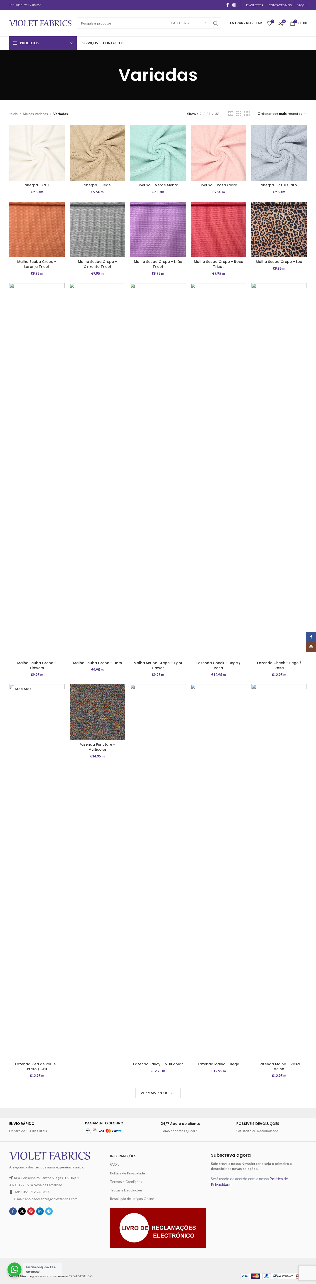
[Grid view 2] (230, 114)
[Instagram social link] (234, 5)
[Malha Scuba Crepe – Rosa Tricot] (218, 229)
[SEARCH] (215, 23)
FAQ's (114, 1164)
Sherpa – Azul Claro (279, 185)
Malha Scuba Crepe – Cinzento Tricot (97, 264)
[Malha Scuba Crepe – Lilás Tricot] (158, 229)
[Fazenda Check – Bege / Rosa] (218, 470)
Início (13, 114)
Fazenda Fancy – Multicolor (158, 1064)
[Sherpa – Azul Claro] (279, 152)
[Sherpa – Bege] (97, 152)
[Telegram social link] (49, 1211)
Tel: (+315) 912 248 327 (25, 5)
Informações (123, 1156)
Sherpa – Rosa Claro (218, 185)
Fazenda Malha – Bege (218, 1064)
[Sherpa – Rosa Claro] (218, 152)
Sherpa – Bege (97, 185)
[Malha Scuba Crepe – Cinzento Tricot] (97, 229)
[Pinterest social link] (31, 1211)
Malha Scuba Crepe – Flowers (36, 665)
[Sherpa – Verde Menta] (158, 152)
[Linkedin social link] (40, 1211)
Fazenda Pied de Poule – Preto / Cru (37, 1067)
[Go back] (112, 75)
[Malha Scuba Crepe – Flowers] (37, 470)
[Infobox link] (44, 1127)
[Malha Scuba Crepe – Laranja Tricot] (37, 229)
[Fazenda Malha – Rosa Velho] (279, 871)
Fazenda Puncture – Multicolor (97, 747)
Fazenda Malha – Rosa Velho (279, 1067)
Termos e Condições (126, 1181)
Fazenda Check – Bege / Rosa (218, 665)
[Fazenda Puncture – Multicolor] (97, 712)
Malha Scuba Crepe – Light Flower (158, 665)
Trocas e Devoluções (126, 1190)
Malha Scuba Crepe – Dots (97, 662)
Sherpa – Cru (37, 185)
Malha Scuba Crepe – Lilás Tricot (158, 264)
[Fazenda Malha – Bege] (218, 871)
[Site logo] (40, 23)
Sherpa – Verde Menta (158, 185)
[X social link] (22, 1211)
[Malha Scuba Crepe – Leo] (279, 229)
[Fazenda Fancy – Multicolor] (158, 871)
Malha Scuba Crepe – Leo (279, 261)
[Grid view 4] (247, 114)
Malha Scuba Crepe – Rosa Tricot (218, 264)
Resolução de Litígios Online (132, 1198)
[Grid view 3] (238, 114)
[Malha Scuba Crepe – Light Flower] (158, 470)
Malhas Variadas (35, 114)
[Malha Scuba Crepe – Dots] (97, 470)
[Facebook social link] (228, 5)
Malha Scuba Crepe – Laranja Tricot (36, 264)
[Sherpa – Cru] (37, 152)
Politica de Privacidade (127, 1173)
